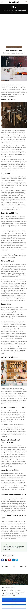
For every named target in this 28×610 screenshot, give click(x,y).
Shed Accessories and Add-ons (14, 47)
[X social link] (6, 560)
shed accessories (18, 546)
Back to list (14, 566)
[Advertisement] (14, 28)
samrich (7, 53)
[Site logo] (14, 2)
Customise (14, 603)
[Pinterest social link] (9, 560)
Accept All (14, 599)
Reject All (14, 606)
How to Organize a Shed (8, 555)
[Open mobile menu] (1, 2)
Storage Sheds (10, 10)
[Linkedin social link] (13, 560)
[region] (14, 597)
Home (3, 10)
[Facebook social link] (2, 560)
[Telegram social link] (16, 560)
